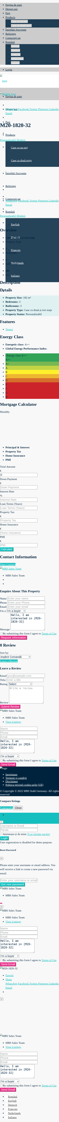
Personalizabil (8, 139)
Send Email (8, 764)
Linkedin (54, 109)
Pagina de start (13, 4)
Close (18, 807)
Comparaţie (6, 807)
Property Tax (7, 512)
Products (10, 17)
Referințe (10, 33)
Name (3, 598)
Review (4, 702)
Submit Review (10, 706)
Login (8, 69)
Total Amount (7, 466)
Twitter (33, 109)
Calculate (6, 549)
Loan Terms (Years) (11, 503)
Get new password (12, 884)
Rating (3, 684)
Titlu (2, 679)
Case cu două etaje (21, 25)
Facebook (23, 109)
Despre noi (11, 8)
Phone (3, 602)
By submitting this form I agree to (30, 633)
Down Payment (8, 479)
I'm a (3, 610)
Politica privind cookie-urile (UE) (24, 784)
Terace (9, 329)
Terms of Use (49, 633)
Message (5, 629)
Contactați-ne (13, 37)
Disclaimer (11, 781)
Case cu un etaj (19, 21)
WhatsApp (11, 109)
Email (8, 113)
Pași (7, 13)
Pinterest (43, 109)
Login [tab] (8, 814)
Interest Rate (7, 491)
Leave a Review (9, 661)
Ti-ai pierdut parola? (38, 834)
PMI (2, 536)
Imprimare (11, 774)
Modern (21, 139)
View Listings (8, 564)
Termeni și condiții (16, 777)
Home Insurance (9, 524)
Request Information (13, 637)
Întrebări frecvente (15, 29)
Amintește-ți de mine (15, 834)
